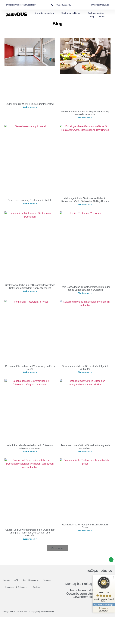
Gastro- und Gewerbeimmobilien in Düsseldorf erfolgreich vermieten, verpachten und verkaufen (30, 533)
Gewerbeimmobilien (44, 13)
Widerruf (36, 587)
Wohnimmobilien (96, 13)
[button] (57, 548)
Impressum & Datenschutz (17, 587)
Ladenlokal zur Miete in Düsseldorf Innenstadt (30, 104)
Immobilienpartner (31, 580)
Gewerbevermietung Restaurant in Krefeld (30, 200)
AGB (16, 580)
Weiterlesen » (30, 107)
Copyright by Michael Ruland (41, 611)
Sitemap (46, 580)
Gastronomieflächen (71, 13)
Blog (92, 16)
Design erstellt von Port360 (15, 611)
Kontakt (102, 16)
